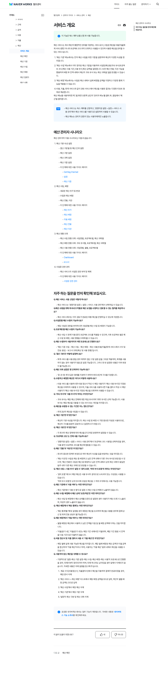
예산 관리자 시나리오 (143, 23)
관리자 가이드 (68, 15)
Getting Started (71, 172)
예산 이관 (68, 229)
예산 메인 (66, 653)
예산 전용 (68, 224)
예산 (89, 15)
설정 (65, 177)
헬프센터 (57, 15)
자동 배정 (68, 219)
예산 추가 (68, 210)
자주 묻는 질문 (130, 4)
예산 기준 (68, 181)
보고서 (66, 262)
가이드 (116, 4)
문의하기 (144, 4)
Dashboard (69, 257)
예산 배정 (68, 214)
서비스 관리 (80, 15)
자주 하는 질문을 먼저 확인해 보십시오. (146, 28)
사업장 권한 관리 (70, 281)
